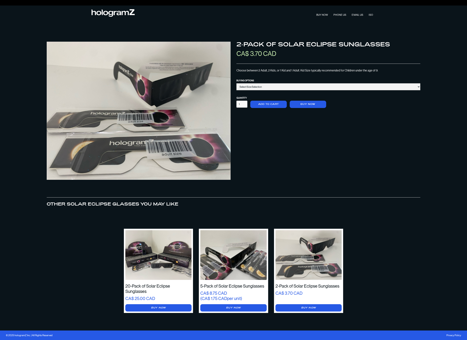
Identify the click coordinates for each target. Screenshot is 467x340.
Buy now (307, 104)
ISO (371, 14)
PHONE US (339, 14)
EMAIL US (357, 14)
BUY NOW (322, 14)
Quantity (241, 98)
